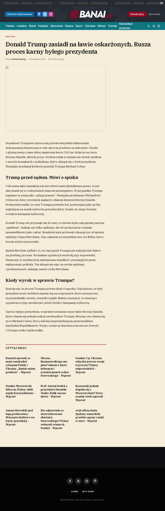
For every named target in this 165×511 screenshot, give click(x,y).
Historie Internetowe (19, 14)
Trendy (112, 25)
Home (74, 491)
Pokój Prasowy (19, 59)
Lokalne (22, 25)
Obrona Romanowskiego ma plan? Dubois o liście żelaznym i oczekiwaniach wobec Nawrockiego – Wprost (56, 367)
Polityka (43, 25)
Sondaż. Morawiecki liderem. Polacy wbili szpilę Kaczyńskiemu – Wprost (20, 391)
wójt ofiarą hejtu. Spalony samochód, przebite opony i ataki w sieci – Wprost (89, 416)
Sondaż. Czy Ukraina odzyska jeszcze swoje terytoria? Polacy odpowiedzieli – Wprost (90, 365)
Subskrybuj (137, 14)
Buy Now (88, 491)
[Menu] (158, 26)
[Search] (154, 26)
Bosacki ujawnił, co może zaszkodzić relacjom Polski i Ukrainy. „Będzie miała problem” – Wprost (20, 365)
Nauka (69, 25)
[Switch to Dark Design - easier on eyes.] (149, 26)
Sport (79, 25)
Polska (10, 25)
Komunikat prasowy (126, 26)
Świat (32, 25)
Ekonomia (57, 25)
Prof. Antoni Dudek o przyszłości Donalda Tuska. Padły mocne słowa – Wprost (54, 391)
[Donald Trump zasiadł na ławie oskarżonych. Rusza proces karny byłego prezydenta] (56, 99)
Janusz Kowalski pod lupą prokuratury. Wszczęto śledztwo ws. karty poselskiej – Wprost (20, 417)
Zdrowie (90, 25)
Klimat (102, 25)
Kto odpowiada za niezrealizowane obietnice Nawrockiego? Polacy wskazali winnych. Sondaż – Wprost (55, 419)
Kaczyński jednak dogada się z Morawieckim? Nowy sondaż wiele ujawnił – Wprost (90, 393)
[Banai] (90, 14)
